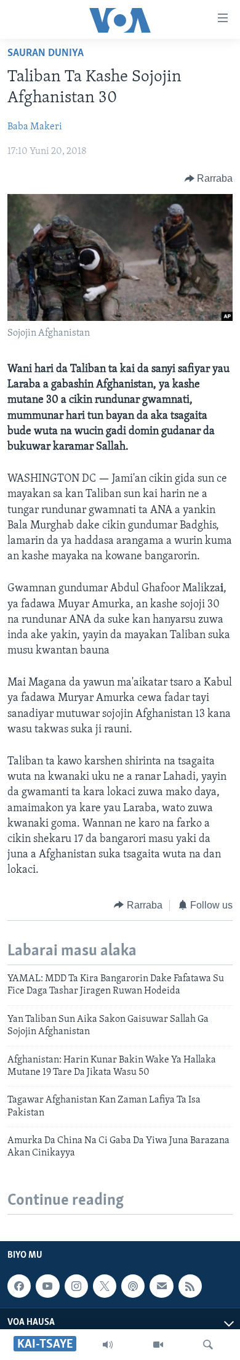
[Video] (158, 1344)
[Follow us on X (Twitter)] (104, 1286)
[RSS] (190, 1286)
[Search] (208, 1344)
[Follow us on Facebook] (19, 1286)
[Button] (209, 179)
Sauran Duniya (45, 53)
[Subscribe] (161, 1286)
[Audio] (107, 1344)
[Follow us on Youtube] (47, 1286)
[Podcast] (133, 1286)
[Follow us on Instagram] (76, 1286)
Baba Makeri (34, 127)
